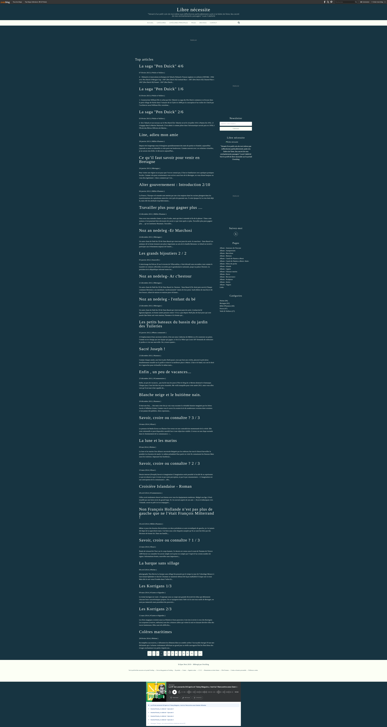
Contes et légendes (157, 593)
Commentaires (159, 378)
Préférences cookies (253, 670)
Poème (152, 447)
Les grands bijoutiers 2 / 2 (163, 253)
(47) (223, 309)
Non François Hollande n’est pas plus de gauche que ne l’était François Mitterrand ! (176, 513)
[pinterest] (331, 2)
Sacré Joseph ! (152, 349)
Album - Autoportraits (227, 251)
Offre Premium (225, 670)
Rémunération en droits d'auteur (211, 670)
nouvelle (156, 260)
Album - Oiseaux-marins (228, 272)
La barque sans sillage (159, 563)
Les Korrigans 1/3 (155, 586)
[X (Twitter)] (328, 2)
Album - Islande (225, 266)
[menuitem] (150, 23)
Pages (193, 23)
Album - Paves (225, 274)
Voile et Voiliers (158, 73)
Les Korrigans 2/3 (155, 609)
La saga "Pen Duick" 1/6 (161, 89)
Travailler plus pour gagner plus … (171, 207)
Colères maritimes (155, 632)
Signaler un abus (192, 670)
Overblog (205, 664)
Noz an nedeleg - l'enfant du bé (167, 299)
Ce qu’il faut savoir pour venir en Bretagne (169, 159)
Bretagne (156, 168)
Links (222, 287)
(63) (225, 303)
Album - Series (225, 282)
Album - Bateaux (226, 256)
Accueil (150, 23)
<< (150, 653)
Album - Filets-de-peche (228, 264)
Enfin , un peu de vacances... (165, 372)
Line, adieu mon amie (158, 134)
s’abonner (175, 697)
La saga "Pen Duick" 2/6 (161, 112)
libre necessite (237, 157)
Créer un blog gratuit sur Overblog (164, 670)
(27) (227, 311)
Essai (153, 424)
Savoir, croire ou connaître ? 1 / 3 (169, 540)
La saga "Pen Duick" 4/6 (161, 66)
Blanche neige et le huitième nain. (170, 394)
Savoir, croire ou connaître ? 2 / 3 (169, 463)
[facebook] (324, 2)
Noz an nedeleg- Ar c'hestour (165, 276)
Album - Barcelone (226, 253)
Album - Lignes (225, 269)
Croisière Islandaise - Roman (165, 486)
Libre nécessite (193, 9)
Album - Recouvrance (227, 277)
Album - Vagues (225, 285)
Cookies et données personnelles (238, 670)
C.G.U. (200, 670)
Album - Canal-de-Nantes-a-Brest (232, 258)
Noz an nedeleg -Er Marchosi (165, 230)
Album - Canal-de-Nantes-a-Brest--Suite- (234, 261)
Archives (203, 23)
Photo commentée (159, 333)
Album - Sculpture (226, 279)
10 (192, 653)
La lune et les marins (158, 440)
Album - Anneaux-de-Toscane (230, 248)
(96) (224, 301)
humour (157, 356)
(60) (227, 306)
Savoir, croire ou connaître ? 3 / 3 (169, 417)
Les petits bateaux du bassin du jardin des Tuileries (173, 324)
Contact (213, 23)
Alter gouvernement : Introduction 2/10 (174, 184)
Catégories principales (178, 23)
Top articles (177, 670)
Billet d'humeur (158, 141)
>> (200, 653)
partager (187, 697)
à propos (198, 697)
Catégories (161, 23)
